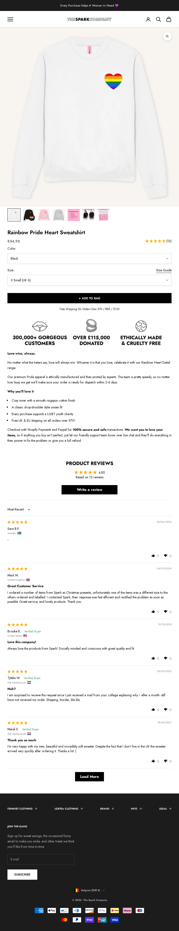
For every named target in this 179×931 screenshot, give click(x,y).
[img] (17, 522)
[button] (155, 241)
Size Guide (164, 270)
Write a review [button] (89, 489)
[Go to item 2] (28, 214)
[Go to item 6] (88, 214)
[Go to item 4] (58, 214)
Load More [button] (89, 776)
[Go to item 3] (43, 214)
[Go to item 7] (103, 214)
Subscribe (22, 874)
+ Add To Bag (89, 298)
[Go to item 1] (14, 214)
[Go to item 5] (73, 214)
